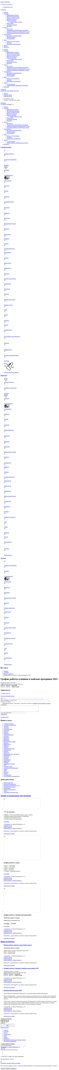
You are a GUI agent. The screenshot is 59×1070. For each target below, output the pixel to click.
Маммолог (7, 213)
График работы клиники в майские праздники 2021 (21, 968)
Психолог (6, 361)
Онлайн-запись (5, 717)
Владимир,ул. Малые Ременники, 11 (7, 103)
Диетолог (6, 343)
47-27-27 (6, 93)
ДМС (8, 1025)
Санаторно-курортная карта (11, 792)
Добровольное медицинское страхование (17, 30)
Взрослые (4, 375)
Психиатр (6, 273)
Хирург (6, 324)
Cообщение (4, 704)
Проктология (7, 263)
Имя (2, 698)
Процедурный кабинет (10, 278)
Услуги (5, 27)
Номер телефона (5, 700)
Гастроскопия (7, 180)
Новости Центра (7, 942)
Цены (5, 40)
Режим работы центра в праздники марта (18, 945)
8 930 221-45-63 (8, 95)
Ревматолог (7, 289)
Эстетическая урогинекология (12, 336)
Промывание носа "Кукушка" (11, 754)
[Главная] (3, 9)
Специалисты (7, 34)
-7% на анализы (11, 84)
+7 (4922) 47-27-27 (5, 693)
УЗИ (5, 310)
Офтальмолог (7, 252)
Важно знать (10, 23)
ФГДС (5, 770)
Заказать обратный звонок (7, 696)
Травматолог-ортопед (9, 299)
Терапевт (6, 294)
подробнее (6, 821)
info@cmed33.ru (8, 828)
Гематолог (6, 185)
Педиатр (6, 258)
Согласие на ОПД (6, 701)
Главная (6, 12)
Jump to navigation (5, 2)
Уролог (6, 314)
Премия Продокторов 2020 (13, 990)
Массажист (7, 218)
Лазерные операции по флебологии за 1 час (18, 31)
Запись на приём (15, 1063)
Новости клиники (11, 20)
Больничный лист (8, 782)
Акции (5, 45)
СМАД (5, 791)
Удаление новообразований (11, 355)
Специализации (6, 147)
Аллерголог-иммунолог (10, 159)
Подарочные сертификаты (14, 44)
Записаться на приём (9, 833)
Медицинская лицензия (13, 16)
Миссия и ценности (12, 19)
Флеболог (6, 320)
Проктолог (6, 752)
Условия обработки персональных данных (15, 1039)
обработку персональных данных (42, 703)
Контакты (6, 47)
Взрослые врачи (11, 37)
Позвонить (3, 1063)
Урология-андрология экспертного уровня (18, 33)
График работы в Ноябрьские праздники (17, 85)
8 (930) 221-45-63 (5, 91)
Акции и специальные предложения (16, 796)
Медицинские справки (10, 223)
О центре (6, 13)
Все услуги (10, 29)
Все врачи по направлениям (14, 36)
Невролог (6, 228)
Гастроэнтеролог (8, 175)
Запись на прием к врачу (13, 18)
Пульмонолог (7, 283)
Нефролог (6, 238)
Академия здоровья (12, 24)
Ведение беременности (10, 784)
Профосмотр (7, 788)
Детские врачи (10, 38)
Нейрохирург (7, 234)
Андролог (6, 170)
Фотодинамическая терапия (11, 372)
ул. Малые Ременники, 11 (10, 1047)
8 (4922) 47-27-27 (8, 7)
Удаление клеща (8, 305)
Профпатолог (7, 268)
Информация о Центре (13, 15)
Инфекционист (8, 349)
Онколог (6, 243)
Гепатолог (6, 196)
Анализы (9, 42)
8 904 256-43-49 (8, 96)
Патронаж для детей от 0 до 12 (12, 785)
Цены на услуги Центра (13, 41)
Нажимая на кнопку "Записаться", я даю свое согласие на (27, 703)
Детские (3, 558)
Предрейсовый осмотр (10, 786)
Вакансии (9, 26)
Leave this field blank (6, 712)
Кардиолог (7, 207)
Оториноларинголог (9, 248)
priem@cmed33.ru (17, 828)
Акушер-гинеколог (9, 153)
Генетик (6, 191)
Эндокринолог (8, 330)
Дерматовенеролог (9, 201)
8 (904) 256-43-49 (14, 91)
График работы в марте (16, 22)
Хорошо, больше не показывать (8, 1068)
